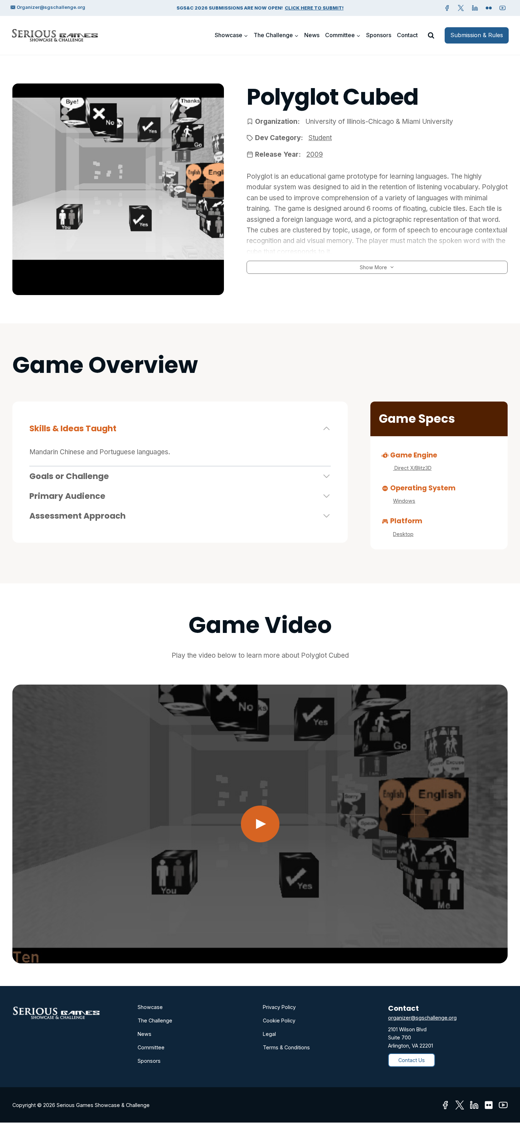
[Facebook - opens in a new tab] (447, 8)
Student (320, 138)
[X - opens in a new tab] (461, 8)
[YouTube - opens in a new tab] (503, 8)
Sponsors (378, 35)
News (311, 35)
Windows (404, 501)
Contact (407, 35)
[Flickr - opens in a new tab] (488, 1105)
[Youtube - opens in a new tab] (503, 1105)
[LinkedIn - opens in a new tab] (474, 1105)
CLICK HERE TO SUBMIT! (314, 8)
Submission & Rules (476, 35)
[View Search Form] (431, 35)
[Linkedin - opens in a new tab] (475, 8)
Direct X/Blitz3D (412, 468)
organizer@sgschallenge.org (422, 1018)
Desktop (403, 534)
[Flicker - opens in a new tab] (489, 8)
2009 (314, 154)
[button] (260, 824)
